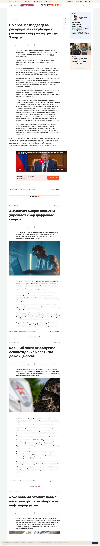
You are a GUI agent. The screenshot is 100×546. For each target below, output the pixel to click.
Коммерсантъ (26, 526)
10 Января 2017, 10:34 (14, 19)
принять (95, 542)
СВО (17, 476)
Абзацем (56, 371)
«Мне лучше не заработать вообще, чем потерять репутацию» (80, 25)
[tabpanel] (80, 24)
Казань (69, 1)
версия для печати (56, 189)
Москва (77, 1)
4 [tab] (79, 68)
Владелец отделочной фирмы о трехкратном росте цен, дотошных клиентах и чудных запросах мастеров (80, 32)
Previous (72, 37)
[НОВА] (27, 5)
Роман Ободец (82, 17)
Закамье (16, 5)
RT (41, 238)
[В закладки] (65, 23)
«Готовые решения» (83, 18)
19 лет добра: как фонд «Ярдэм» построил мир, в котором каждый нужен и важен (79, 61)
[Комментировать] (65, 18)
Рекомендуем (75, 56)
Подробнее (67, 542)
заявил (36, 72)
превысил (36, 315)
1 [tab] (77, 68)
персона (74, 13)
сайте (52, 54)
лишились (26, 325)
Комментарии (35, 196)
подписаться (53, 177)
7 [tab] (81, 68)
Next (89, 37)
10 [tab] (83, 68)
